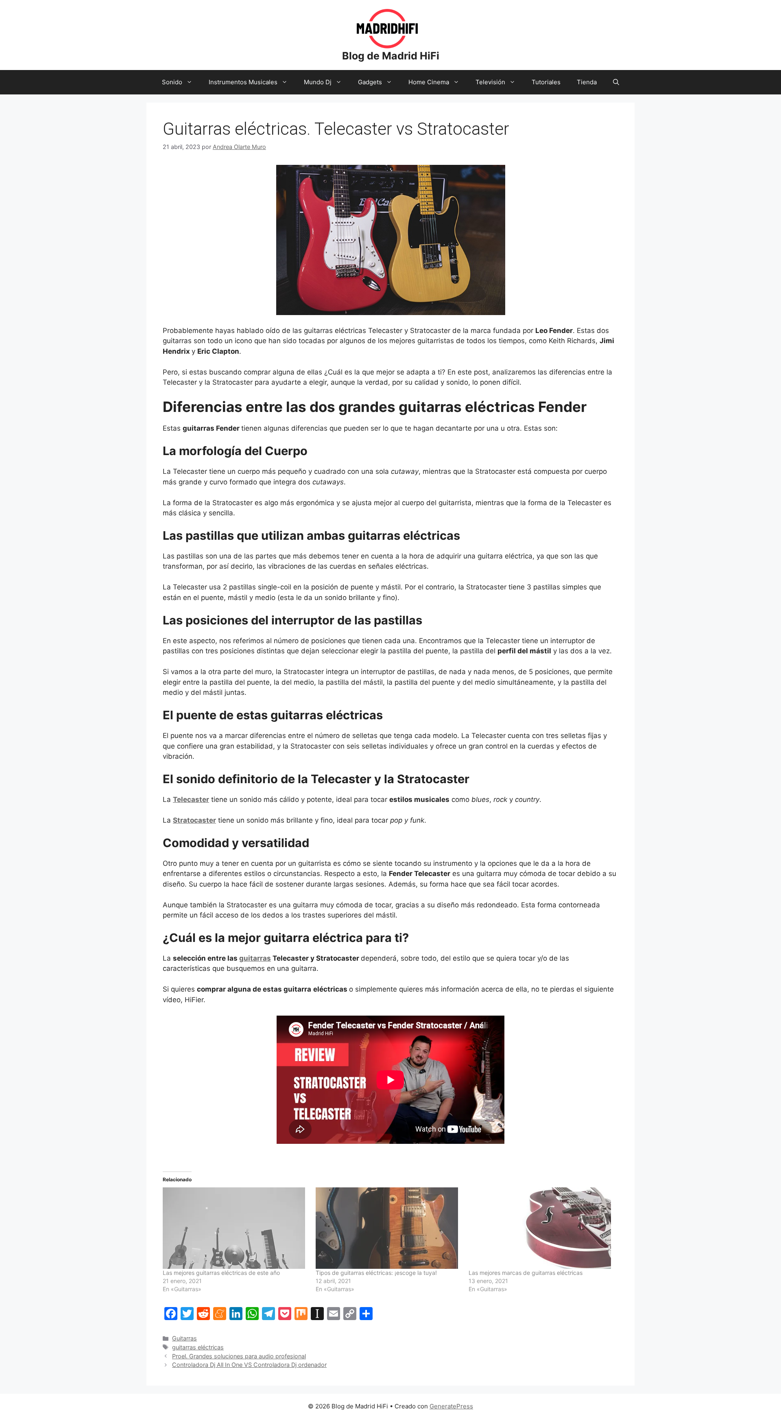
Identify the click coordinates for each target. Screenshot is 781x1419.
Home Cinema (428, 82)
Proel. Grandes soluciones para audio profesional (239, 1356)
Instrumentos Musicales (243, 82)
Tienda (587, 82)
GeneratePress (451, 1406)
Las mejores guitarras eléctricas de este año (221, 1272)
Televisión (490, 82)
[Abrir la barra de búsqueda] (616, 82)
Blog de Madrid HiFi (390, 56)
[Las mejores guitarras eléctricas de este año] (235, 1228)
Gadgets (370, 82)
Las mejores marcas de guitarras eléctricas (525, 1272)
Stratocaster (194, 820)
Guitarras (184, 1338)
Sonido (172, 82)
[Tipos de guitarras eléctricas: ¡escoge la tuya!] (388, 1228)
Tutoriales (546, 82)
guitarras (255, 958)
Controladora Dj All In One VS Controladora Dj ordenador (249, 1364)
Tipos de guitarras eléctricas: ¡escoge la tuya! (376, 1272)
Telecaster (191, 799)
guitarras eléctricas (198, 1347)
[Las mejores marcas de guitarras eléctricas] (541, 1228)
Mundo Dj (318, 82)
